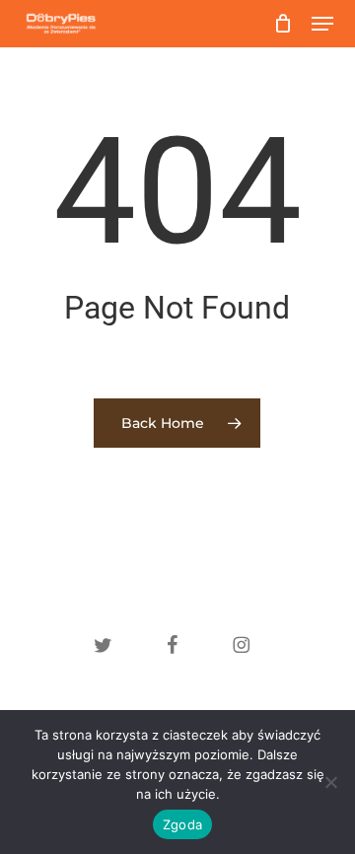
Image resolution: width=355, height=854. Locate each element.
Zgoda (182, 824)
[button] (322, 24)
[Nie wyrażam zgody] (330, 782)
